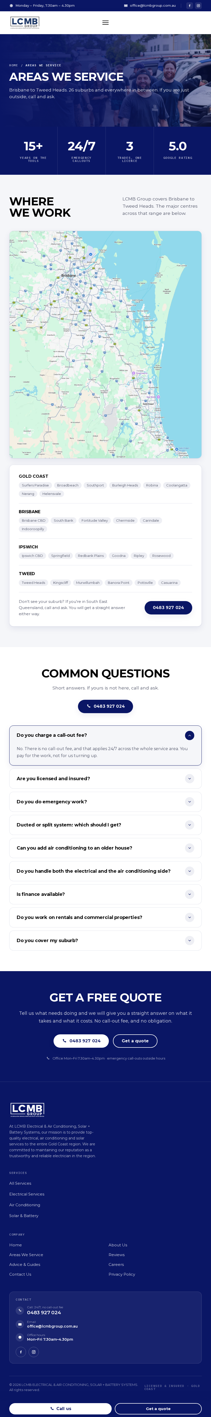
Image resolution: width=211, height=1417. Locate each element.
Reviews (117, 1254)
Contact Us (20, 1274)
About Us (118, 1245)
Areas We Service (26, 1254)
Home (13, 65)
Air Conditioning (24, 1204)
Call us (63, 1408)
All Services (20, 1183)
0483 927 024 (168, 607)
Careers (116, 1264)
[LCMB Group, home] (25, 22)
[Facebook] (189, 5)
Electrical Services (26, 1194)
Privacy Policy (122, 1274)
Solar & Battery (23, 1215)
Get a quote (135, 1040)
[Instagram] (198, 5)
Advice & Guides (24, 1264)
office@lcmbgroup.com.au (153, 5)
